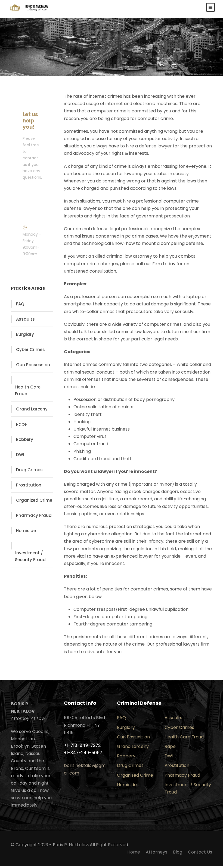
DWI (20, 454)
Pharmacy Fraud (34, 515)
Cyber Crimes (30, 349)
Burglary (25, 334)
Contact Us (200, 852)
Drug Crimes (29, 470)
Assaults (25, 319)
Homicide (26, 530)
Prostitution (28, 485)
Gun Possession (33, 365)
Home (133, 852)
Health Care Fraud (28, 390)
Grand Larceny (32, 409)
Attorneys (156, 852)
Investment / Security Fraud (30, 556)
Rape (21, 424)
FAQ (20, 304)
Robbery (24, 439)
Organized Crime (34, 500)
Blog (177, 852)
